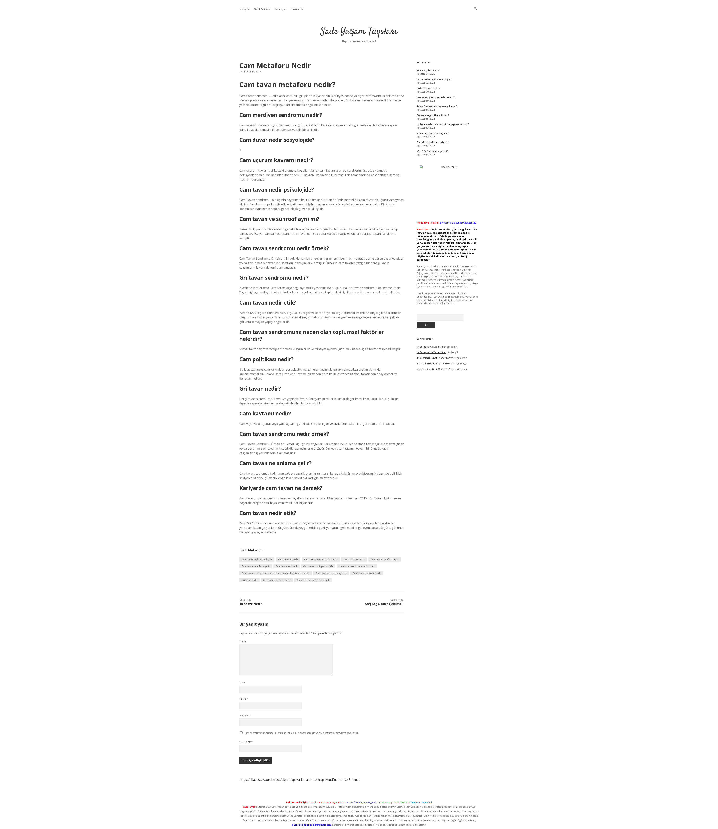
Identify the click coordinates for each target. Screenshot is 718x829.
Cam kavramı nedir (288, 559)
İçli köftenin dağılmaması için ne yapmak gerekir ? (443, 124)
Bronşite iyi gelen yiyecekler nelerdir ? (436, 97)
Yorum (242, 641)
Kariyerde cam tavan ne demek (313, 580)
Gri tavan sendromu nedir (277, 580)
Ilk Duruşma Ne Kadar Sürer (431, 346)
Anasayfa (244, 9)
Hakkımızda (297, 9)
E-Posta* (243, 699)
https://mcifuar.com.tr (333, 780)
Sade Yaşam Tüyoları (359, 32)
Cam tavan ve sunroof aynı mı (331, 573)
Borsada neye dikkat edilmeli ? (433, 115)
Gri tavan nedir (249, 580)
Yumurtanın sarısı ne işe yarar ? (433, 133)
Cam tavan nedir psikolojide (318, 566)
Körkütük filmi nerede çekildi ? (432, 151)
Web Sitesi (244, 715)
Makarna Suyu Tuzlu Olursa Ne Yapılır (436, 369)
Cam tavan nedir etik (286, 566)
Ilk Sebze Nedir (250, 604)
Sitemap (354, 780)
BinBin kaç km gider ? (428, 70)
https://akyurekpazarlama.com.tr (294, 780)
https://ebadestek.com (255, 780)
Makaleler (256, 550)
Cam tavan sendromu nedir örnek (357, 566)
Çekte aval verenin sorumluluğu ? (434, 79)
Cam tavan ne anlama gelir (256, 566)
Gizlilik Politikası (262, 9)
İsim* (242, 682)
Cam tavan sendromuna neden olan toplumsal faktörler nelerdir (275, 573)
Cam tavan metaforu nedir (384, 559)
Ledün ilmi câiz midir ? (428, 88)
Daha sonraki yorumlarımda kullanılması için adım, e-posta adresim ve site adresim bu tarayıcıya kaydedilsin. (301, 733)
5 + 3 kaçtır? (246, 742)
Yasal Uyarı (280, 9)
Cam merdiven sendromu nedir (320, 559)
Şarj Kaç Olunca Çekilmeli (384, 604)
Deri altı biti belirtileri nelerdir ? (433, 142)
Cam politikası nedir (354, 559)
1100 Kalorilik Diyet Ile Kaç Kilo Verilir (436, 358)
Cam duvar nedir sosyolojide (257, 559)
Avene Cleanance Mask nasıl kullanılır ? (437, 106)
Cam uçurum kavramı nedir (367, 573)
